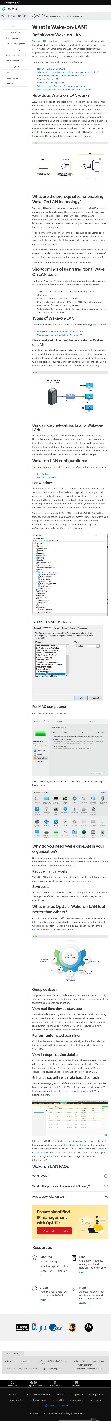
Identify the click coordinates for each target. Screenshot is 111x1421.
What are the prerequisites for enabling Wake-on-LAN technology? (68, 72)
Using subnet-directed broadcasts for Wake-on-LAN (61, 331)
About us (12, 1394)
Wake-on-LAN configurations (50, 83)
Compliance (77, 1394)
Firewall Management (83, 1365)
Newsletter (58, 1400)
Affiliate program (38, 1400)
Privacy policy (96, 1394)
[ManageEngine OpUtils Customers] (55, 1327)
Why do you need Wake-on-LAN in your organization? (61, 86)
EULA (25, 1394)
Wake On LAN (39, 41)
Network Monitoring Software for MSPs (22, 1369)
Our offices (95, 1400)
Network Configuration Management (89, 1361)
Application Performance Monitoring (89, 1369)
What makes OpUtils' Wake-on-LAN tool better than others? (64, 89)
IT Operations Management (52, 1369)
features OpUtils (75, 1145)
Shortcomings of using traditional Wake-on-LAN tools (62, 76)
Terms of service (42, 1394)
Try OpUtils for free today (54, 1231)
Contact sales (77, 1400)
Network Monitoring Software (18, 1361)
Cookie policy (17, 1400)
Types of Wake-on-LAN (48, 79)
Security (60, 1394)
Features (55, 16)
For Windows (43, 474)
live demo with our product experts (79, 1141)
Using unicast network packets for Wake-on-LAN (59, 335)
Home (48, 16)
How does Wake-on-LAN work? (51, 69)
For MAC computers (46, 477)
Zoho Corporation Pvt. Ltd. (49, 1413)
